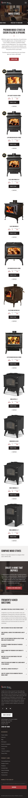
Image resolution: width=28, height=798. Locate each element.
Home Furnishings (5, 770)
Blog (2, 739)
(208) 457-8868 (14, 59)
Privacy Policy (4, 753)
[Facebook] (2, 708)
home (10, 10)
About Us (3, 737)
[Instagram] (6, 708)
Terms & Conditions (5, 751)
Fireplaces (3, 765)
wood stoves (16, 10)
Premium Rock (4, 774)
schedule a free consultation (14, 588)
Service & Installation (5, 744)
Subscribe (14, 787)
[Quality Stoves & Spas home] (6, 2)
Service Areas (4, 746)
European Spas (4, 768)
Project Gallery (4, 735)
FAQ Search (3, 741)
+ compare (14, 106)
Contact (3, 748)
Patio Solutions (4, 772)
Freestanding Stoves (5, 761)
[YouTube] (10, 708)
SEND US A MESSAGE (7, 715)
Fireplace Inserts (4, 763)
